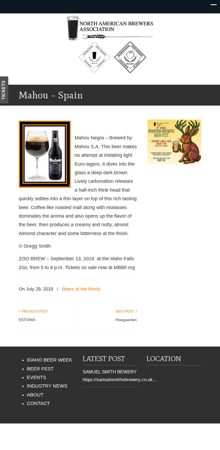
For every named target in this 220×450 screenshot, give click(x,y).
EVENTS (36, 377)
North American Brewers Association (110, 28)
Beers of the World (81, 289)
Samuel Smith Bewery (110, 371)
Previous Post (34, 311)
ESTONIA (27, 320)
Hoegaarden (126, 320)
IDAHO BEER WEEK (49, 360)
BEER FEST (40, 368)
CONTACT (38, 403)
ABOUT (35, 394)
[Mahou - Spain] (45, 186)
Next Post (125, 311)
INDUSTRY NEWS (47, 386)
